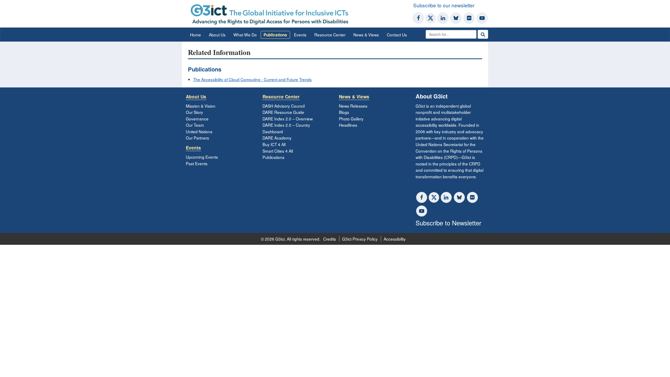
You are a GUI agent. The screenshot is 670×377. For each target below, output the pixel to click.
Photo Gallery (351, 118)
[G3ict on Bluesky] (456, 18)
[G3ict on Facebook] (418, 18)
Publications (275, 35)
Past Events (197, 163)
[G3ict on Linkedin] (443, 18)
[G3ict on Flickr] (469, 18)
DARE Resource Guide (283, 112)
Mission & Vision (200, 106)
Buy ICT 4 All (274, 144)
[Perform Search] (483, 34)
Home (195, 34)
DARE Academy (277, 138)
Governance (197, 118)
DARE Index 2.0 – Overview (288, 118)
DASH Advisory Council (284, 106)
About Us (217, 34)
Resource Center (329, 34)
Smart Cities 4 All (278, 151)
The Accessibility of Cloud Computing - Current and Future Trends (252, 79)
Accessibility (395, 239)
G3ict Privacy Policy (360, 239)
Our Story (194, 112)
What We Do (245, 34)
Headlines (348, 125)
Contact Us (397, 34)
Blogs (344, 112)
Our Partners (197, 138)
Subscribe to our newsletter (443, 5)
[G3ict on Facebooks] (422, 197)
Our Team (195, 125)
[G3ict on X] (430, 18)
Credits (329, 239)
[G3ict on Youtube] (482, 18)
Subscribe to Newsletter (448, 222)
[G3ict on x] (434, 197)
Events (300, 34)
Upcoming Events (202, 157)
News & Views (366, 34)
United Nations (199, 131)
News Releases (353, 106)
